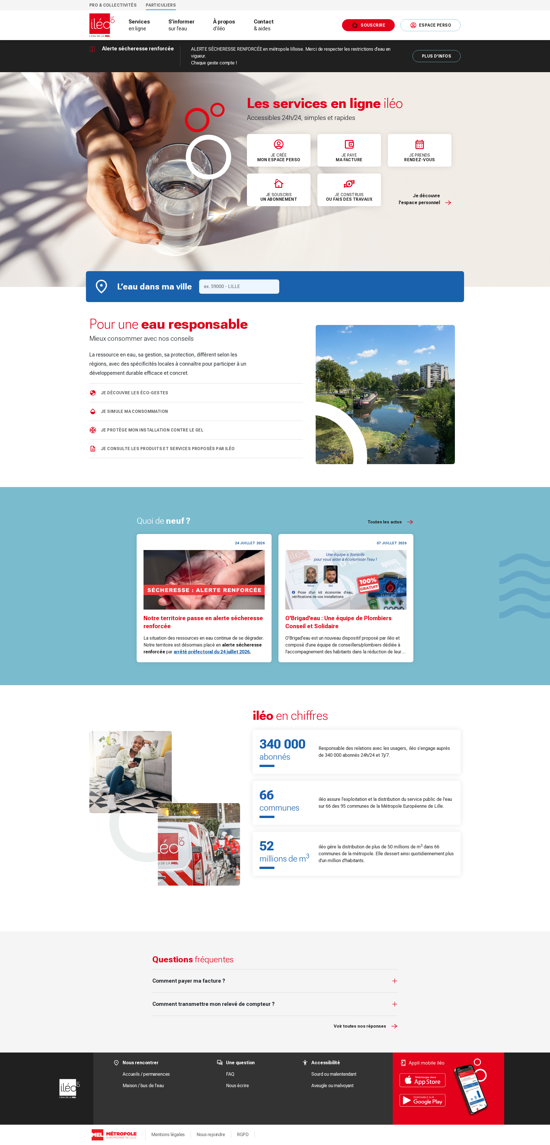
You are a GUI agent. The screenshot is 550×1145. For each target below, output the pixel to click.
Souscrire (373, 25)
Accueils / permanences (146, 1074)
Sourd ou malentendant (333, 1074)
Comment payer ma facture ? (188, 981)
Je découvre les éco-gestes (134, 393)
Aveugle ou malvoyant (332, 1085)
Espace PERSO (435, 25)
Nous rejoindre (211, 1134)
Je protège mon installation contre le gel (152, 430)
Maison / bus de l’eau (143, 1085)
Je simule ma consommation (134, 411)
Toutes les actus (385, 522)
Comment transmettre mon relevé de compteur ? (213, 1004)
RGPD (243, 1134)
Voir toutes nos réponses (360, 1026)
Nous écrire (237, 1085)
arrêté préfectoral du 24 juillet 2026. (212, 652)
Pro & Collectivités (113, 5)
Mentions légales (168, 1134)
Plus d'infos (436, 56)
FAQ (230, 1074)
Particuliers (161, 5)
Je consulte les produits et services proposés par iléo (168, 448)
